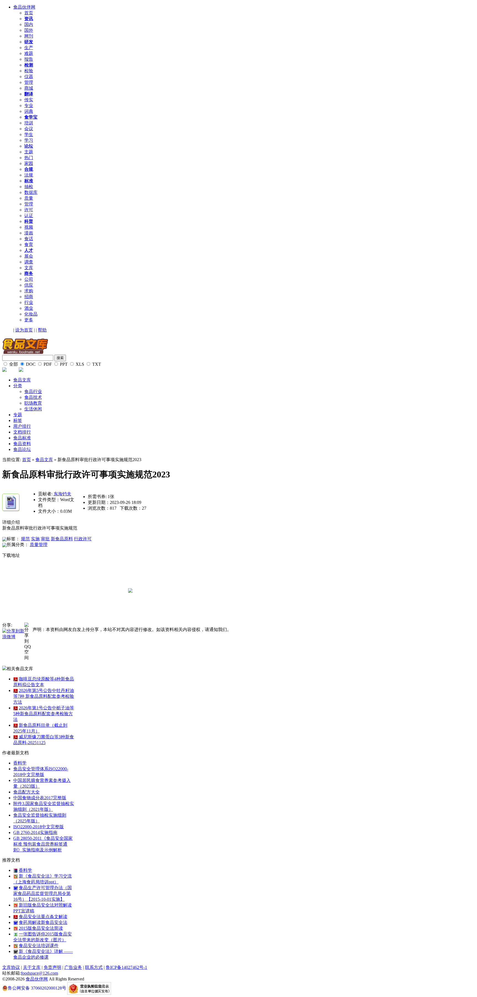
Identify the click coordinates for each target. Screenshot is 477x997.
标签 (17, 420)
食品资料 (22, 443)
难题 (28, 53)
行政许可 (83, 538)
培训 (28, 123)
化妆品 (31, 314)
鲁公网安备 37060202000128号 (37, 988)
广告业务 (73, 967)
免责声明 (52, 967)
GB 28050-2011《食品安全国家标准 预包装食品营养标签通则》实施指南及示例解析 (43, 844)
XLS (79, 364)
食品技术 (33, 397)
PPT (63, 364)
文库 (28, 267)
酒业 (28, 308)
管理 (28, 82)
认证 (28, 215)
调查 (28, 262)
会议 (28, 128)
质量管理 (38, 544)
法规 (28, 175)
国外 (28, 30)
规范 (25, 538)
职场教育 (33, 403)
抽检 (28, 186)
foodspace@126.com (39, 973)
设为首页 (24, 330)
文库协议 (11, 967)
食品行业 (33, 391)
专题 (17, 414)
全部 (13, 364)
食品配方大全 (26, 792)
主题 (28, 151)
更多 (28, 319)
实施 (35, 538)
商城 (28, 88)
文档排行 (22, 432)
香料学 (19, 763)
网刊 (28, 36)
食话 (28, 238)
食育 (28, 244)
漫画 (28, 233)
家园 (28, 163)
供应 (28, 285)
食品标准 (22, 437)
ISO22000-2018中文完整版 (38, 826)
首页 (28, 12)
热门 (28, 157)
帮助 (42, 330)
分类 (17, 385)
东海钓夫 (62, 493)
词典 (28, 111)
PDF (47, 364)
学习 (28, 140)
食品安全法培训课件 (39, 945)
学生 (28, 134)
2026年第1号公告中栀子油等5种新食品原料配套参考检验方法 (43, 713)
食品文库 (22, 380)
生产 (28, 47)
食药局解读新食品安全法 (43, 922)
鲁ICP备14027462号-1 (126, 967)
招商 (28, 296)
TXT (96, 364)
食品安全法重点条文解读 (43, 916)
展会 (28, 256)
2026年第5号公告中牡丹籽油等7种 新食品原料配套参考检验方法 (43, 696)
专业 (28, 105)
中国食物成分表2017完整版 (39, 797)
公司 (28, 279)
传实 (28, 99)
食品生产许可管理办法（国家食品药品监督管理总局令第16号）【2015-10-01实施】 (42, 893)
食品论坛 (22, 449)
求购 (28, 290)
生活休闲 (33, 409)
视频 (28, 227)
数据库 (31, 192)
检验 (28, 70)
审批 (45, 538)
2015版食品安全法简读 (41, 928)
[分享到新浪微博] (13, 633)
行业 (28, 302)
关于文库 (32, 967)
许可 (28, 209)
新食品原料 (62, 538)
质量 (28, 198)
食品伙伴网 (24, 7)
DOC (30, 364)
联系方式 (94, 967)
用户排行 (22, 426)
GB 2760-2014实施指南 (35, 832)
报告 (28, 59)
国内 (28, 24)
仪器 (28, 76)
